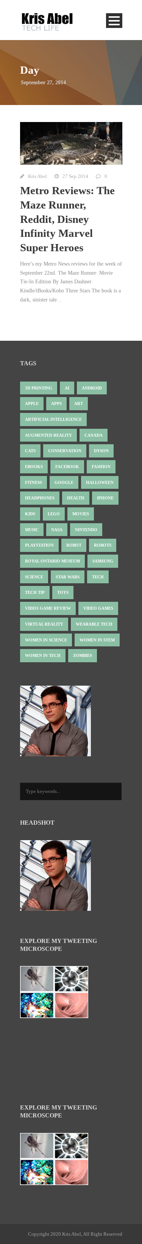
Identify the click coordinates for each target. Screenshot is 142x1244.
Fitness (33, 482)
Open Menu (114, 20)
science (34, 577)
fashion (101, 466)
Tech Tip (35, 592)
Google (64, 482)
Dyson (101, 450)
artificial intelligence (53, 419)
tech (98, 577)
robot (73, 545)
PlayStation (39, 545)
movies (80, 514)
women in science (46, 640)
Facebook (67, 466)
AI (67, 388)
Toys (63, 592)
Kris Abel (37, 176)
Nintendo (86, 529)
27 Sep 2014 (75, 176)
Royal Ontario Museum (52, 561)
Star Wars (68, 577)
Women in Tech (43, 655)
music (32, 529)
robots (102, 545)
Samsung (102, 561)
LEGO (54, 514)
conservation (64, 450)
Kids (30, 514)
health (75, 498)
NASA (56, 529)
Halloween (100, 482)
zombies (82, 655)
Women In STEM (97, 640)
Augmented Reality (48, 435)
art (78, 403)
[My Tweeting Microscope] (58, 994)
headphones (40, 498)
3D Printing (38, 388)
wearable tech (94, 624)
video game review (48, 608)
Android (92, 388)
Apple (32, 403)
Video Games (98, 608)
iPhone (105, 498)
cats (30, 450)
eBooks (34, 466)
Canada (93, 435)
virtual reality (44, 624)
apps (56, 403)
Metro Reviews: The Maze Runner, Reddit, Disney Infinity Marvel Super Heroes (67, 218)
